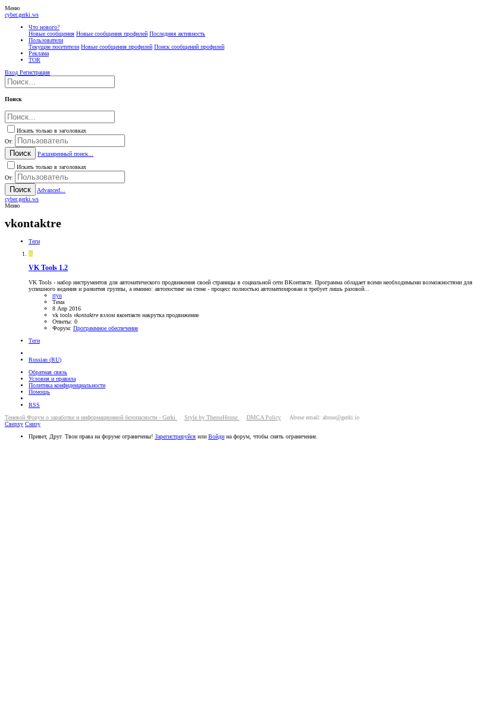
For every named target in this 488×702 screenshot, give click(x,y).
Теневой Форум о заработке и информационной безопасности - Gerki (91, 417)
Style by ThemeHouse (211, 417)
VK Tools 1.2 (48, 268)
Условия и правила (52, 378)
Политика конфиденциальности (67, 385)
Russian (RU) (45, 359)
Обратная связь (48, 372)
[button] (12, 8)
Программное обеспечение (105, 328)
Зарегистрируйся (175, 436)
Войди (216, 436)
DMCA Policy (263, 417)
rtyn (57, 295)
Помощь (39, 391)
